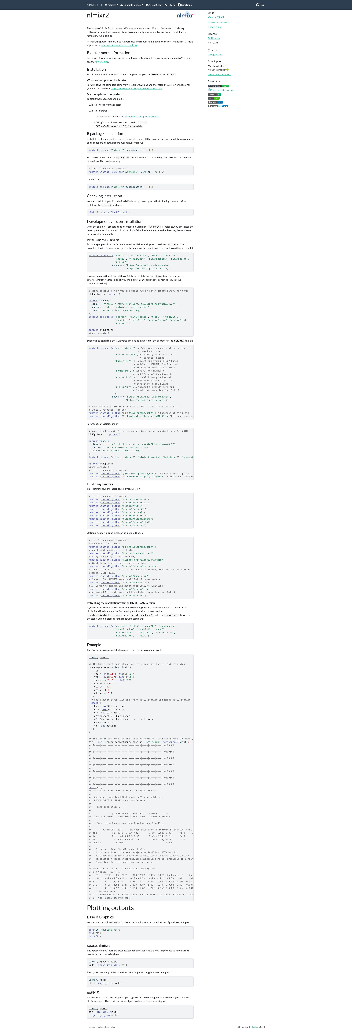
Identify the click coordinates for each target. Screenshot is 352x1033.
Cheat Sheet (155, 4)
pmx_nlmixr (104, 1012)
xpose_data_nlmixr (110, 965)
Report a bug (215, 26)
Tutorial (171, 4)
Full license (214, 38)
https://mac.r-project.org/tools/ (142, 116)
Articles (111, 4)
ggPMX (103, 1008)
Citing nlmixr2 (215, 54)
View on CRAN (216, 17)
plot (91, 933)
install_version (111, 172)
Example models (132, 4)
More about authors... (219, 74)
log (106, 673)
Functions (186, 4)
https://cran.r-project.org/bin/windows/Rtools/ (136, 88)
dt (98, 716)
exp (104, 706)
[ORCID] (227, 69)
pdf (91, 930)
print (92, 787)
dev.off (93, 936)
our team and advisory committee (119, 45)
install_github (110, 413)
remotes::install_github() (104, 615)
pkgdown (255, 1027)
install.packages (100, 150)
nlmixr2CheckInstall (114, 212)
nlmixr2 (91, 4)
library (93, 657)
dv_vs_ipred (105, 983)
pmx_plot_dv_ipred (100, 1015)
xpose (103, 980)
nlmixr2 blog (101, 61)
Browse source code (218, 22)
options (113, 294)
